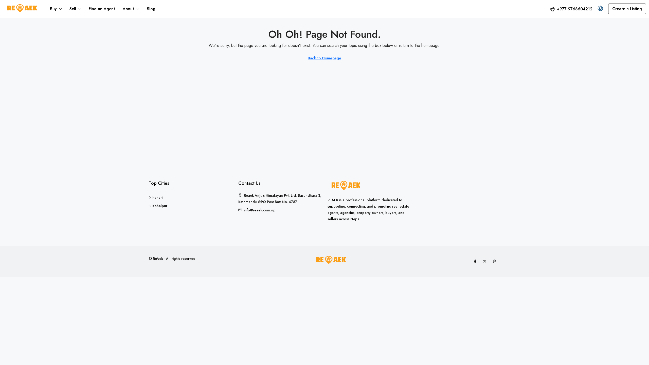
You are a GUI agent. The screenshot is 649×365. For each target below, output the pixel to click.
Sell (72, 9)
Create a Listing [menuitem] (627, 9)
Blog (151, 9)
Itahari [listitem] (157, 197)
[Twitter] (486, 261)
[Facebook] (476, 261)
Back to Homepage (324, 58)
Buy (53, 9)
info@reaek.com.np (260, 210)
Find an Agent (102, 9)
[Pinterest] (495, 261)
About (128, 9)
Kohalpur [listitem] (159, 205)
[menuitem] (571, 9)
